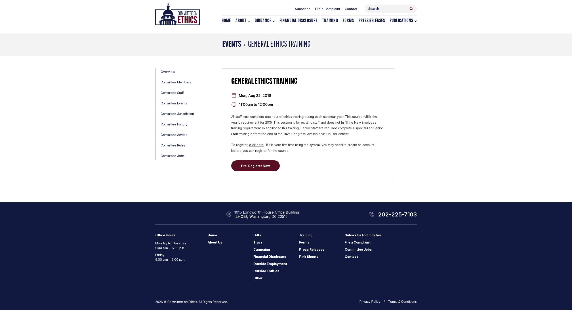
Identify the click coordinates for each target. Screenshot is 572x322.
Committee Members (176, 82)
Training (330, 20)
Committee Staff (172, 93)
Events (231, 44)
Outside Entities (266, 271)
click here (256, 145)
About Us (215, 242)
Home (226, 20)
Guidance (263, 20)
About (241, 20)
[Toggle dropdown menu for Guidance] (273, 21)
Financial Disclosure (299, 20)
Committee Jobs (173, 156)
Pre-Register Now (255, 166)
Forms (348, 20)
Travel (258, 242)
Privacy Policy (370, 301)
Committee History (174, 124)
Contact (351, 9)
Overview (168, 72)
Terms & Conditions (402, 301)
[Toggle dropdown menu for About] (249, 21)
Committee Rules (173, 145)
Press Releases (372, 20)
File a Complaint (327, 9)
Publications (401, 20)
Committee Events (174, 103)
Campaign (261, 249)
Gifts (257, 235)
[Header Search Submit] (411, 8)
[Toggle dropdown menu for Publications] (415, 21)
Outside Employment (270, 264)
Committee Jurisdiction (177, 114)
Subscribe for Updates (363, 235)
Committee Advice (174, 135)
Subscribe (303, 9)
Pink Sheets (308, 256)
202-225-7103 (397, 214)
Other (258, 278)
